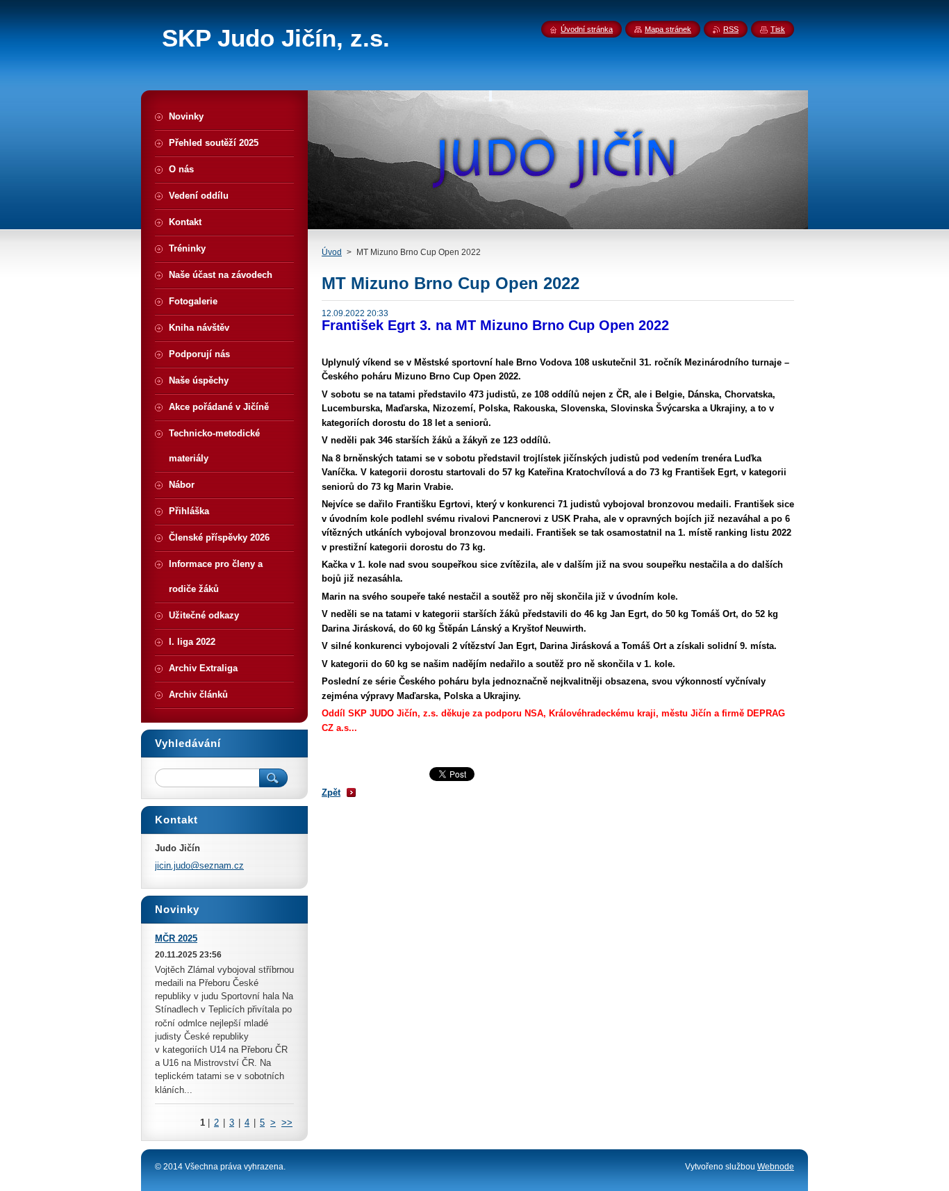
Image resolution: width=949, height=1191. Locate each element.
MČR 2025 (176, 938)
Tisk (777, 29)
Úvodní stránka (587, 29)
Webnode (775, 1167)
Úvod (332, 252)
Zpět (331, 792)
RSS (730, 29)
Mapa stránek (668, 29)
